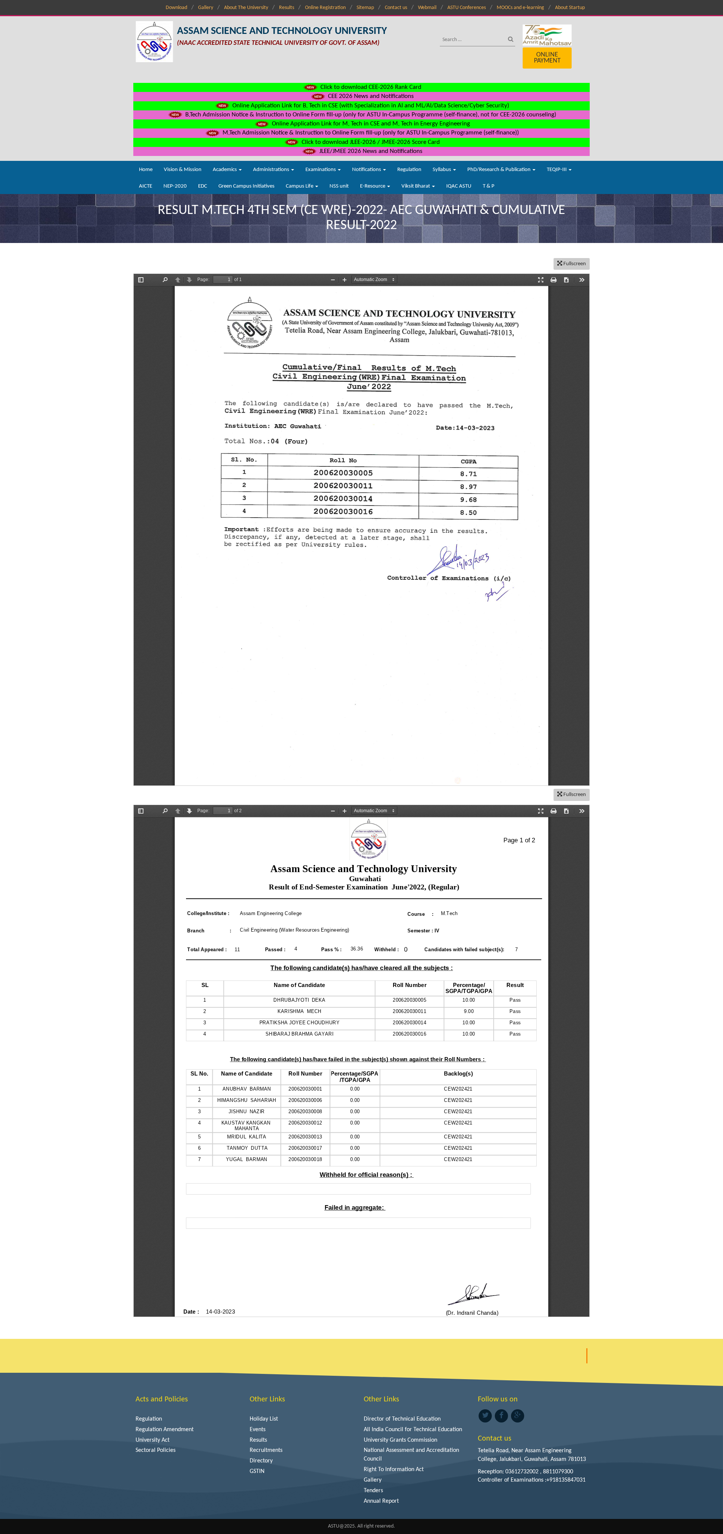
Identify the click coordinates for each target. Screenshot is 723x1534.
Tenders (373, 1491)
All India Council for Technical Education (413, 1430)
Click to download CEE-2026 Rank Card (370, 87)
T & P (488, 186)
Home (146, 170)
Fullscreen (574, 264)
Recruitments (266, 1450)
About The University (246, 8)
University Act (152, 1440)
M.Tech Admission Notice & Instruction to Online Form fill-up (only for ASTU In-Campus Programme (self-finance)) (370, 133)
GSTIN (257, 1471)
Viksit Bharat (416, 186)
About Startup (570, 8)
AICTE (145, 186)
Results (286, 8)
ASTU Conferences (466, 8)
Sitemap (365, 8)
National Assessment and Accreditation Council (411, 1454)
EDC (202, 186)
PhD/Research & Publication (499, 170)
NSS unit (339, 186)
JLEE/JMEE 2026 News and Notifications (370, 151)
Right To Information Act (394, 1470)
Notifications (367, 170)
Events (257, 1430)
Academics (225, 170)
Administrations (271, 170)
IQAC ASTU (458, 186)
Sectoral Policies (155, 1450)
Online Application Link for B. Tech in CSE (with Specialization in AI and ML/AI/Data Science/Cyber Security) (370, 105)
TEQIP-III (557, 170)
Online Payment (547, 57)
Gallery (205, 8)
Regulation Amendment (165, 1430)
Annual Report (381, 1501)
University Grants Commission (400, 1440)
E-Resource (373, 186)
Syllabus (442, 170)
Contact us (396, 8)
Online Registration (325, 8)
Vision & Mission (182, 170)
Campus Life (300, 186)
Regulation (409, 170)
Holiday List (264, 1419)
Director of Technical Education (402, 1419)
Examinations (321, 170)
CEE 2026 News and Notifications (370, 96)
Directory (261, 1461)
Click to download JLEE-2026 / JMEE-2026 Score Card (370, 142)
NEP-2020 (175, 186)
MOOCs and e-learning (520, 8)
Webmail (427, 8)
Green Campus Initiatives (246, 186)
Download (176, 8)
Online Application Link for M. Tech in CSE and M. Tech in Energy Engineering (370, 124)
